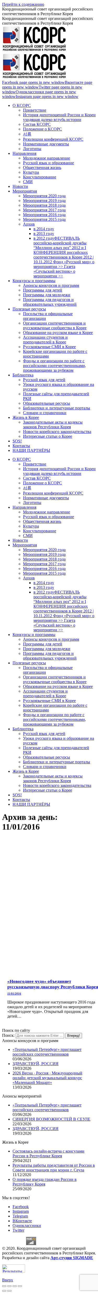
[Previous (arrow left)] (4, 1291)
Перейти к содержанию (23, 4)
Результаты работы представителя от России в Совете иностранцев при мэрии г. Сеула (54, 1167)
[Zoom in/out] (20, 1286)
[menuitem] (22, 105)
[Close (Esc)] (4, 1286)
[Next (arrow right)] (9, 1291)
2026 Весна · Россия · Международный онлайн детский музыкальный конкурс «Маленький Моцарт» (47, 1078)
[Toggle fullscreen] (15, 1286)
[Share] (9, 1286)
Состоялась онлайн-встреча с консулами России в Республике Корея (48, 1153)
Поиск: (8, 1035)
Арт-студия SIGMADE (71, 1257)
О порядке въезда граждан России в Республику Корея (45, 1181)
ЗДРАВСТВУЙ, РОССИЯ (36, 1063)
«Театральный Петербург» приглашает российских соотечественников (47, 1051)
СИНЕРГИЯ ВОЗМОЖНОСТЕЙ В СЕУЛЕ (51, 1119)
